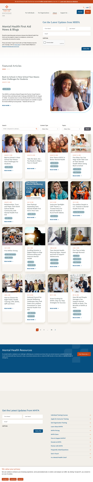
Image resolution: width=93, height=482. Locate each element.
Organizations (54, 263)
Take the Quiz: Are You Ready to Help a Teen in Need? (34, 161)
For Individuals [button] (29, 13)
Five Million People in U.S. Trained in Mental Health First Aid (80, 207)
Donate (80, 12)
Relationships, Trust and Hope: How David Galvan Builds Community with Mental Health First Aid (12, 210)
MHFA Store (54, 434)
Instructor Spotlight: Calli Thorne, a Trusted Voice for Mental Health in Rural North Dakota (57, 209)
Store (87, 12)
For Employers (77, 311)
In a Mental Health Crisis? (59, 457)
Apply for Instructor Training (60, 419)
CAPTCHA (45, 38)
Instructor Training (78, 212)
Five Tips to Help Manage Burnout (79, 251)
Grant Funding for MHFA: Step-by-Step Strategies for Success (57, 301)
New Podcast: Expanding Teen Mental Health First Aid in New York (34, 208)
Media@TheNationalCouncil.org (10, 46)
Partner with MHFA (57, 446)
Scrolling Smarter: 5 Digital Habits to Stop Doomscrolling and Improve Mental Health (34, 254)
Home (3, 15)
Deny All (20, 479)
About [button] (55, 13)
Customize (13, 479)
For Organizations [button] (43, 13)
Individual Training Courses (59, 415)
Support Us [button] (63, 13)
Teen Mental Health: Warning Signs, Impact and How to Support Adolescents (58, 253)
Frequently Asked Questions (59, 450)
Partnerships (31, 316)
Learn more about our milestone (69, 1)
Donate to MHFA (56, 442)
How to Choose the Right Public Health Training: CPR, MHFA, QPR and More (11, 301)
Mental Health (8, 167)
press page (17, 44)
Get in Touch (55, 454)
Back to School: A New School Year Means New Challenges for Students (12, 161)
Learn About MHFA (57, 427)
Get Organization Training (59, 423)
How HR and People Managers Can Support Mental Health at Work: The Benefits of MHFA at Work (80, 302)
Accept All (5, 479)
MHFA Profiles (8, 218)
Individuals (31, 262)
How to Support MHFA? (58, 438)
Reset (87, 129)
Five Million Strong (11, 251)
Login (87, 7)
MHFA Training (54, 166)
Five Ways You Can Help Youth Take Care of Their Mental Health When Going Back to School (80, 162)
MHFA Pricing (55, 430)
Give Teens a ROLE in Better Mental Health (57, 159)
